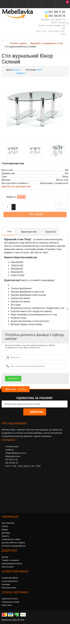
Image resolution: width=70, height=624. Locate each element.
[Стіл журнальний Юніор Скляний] (35, 109)
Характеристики (29, 231)
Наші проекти (8, 566)
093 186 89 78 (56, 16)
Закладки (6, 584)
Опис (9, 231)
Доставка (6, 532)
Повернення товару (10, 601)
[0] (63, 4)
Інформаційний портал (12, 563)
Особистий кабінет (10, 577)
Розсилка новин (9, 587)
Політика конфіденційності (14, 545)
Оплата (5, 526)
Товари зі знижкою (10, 560)
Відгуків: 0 (21, 73)
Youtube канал (11, 446)
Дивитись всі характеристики (16, 186)
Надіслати (13, 378)
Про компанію (8, 523)
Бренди (5, 557)
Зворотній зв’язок (10, 598)
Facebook (9, 449)
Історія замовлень (10, 581)
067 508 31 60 (56, 12)
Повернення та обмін (11, 539)
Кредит (5, 529)
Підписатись (36, 411)
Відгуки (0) (51, 231)
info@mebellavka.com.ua (16, 453)
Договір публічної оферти (13, 542)
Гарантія (5, 536)
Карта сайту (7, 605)
